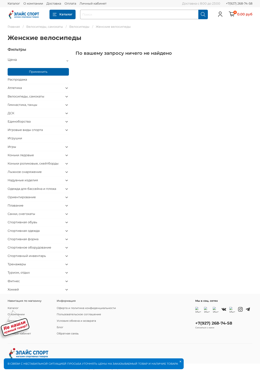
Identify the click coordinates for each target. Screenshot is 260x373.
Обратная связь (68, 333)
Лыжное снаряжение (25, 172)
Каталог (14, 3)
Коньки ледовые (21, 155)
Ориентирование (22, 197)
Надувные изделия (23, 180)
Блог (60, 327)
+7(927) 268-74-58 (239, 3)
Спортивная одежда (24, 231)
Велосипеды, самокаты (44, 27)
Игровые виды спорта (25, 130)
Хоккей (13, 289)
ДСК (11, 113)
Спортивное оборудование (29, 247)
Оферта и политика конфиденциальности (86, 308)
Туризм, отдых (19, 272)
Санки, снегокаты (21, 214)
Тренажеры (17, 264)
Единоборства (19, 121)
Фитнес (14, 281)
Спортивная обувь (22, 222)
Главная (14, 27)
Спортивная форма (23, 239)
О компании (33, 3)
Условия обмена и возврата (76, 320)
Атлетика (15, 88)
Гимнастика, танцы (22, 105)
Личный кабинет (93, 3)
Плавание (15, 205)
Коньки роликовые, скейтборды (33, 163)
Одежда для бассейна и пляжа (32, 189)
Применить (38, 72)
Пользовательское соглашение (79, 314)
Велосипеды (79, 27)
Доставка (53, 3)
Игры (12, 147)
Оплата (70, 3)
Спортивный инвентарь (27, 256)
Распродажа (17, 79)
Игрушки (15, 138)
